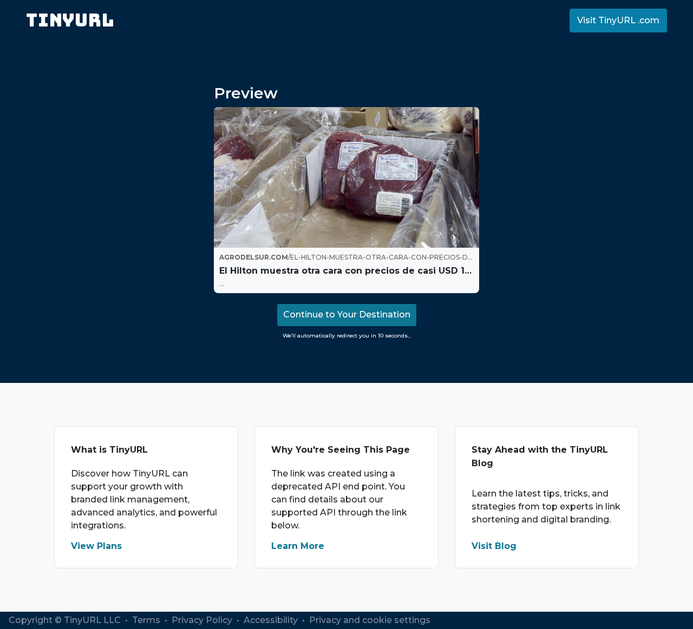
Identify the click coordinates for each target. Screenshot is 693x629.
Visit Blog (494, 546)
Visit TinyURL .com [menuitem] (618, 20)
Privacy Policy (203, 620)
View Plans (96, 546)
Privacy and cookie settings (369, 620)
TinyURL (70, 20)
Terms (147, 620)
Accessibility (272, 620)
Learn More (297, 546)
